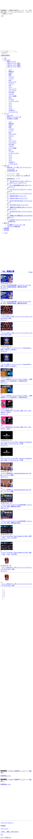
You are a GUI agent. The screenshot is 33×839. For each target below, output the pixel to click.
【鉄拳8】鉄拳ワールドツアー (18, 196)
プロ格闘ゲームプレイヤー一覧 (16, 224)
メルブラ (11, 94)
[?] (7, 771)
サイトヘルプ (4, 828)
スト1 (10, 103)
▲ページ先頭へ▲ (6, 837)
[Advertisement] (16, 34)
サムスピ (11, 83)
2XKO (10, 73)
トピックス (7, 59)
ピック (22, 771)
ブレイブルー (12, 90)
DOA (10, 97)
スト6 (10, 70)
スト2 (10, 104)
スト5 (10, 108)
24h (10, 771)
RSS (31, 272)
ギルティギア (12, 82)
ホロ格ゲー (11, 110)
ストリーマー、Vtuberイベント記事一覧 (18, 175)
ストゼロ (11, 99)
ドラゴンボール (13, 112)
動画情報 (6, 228)
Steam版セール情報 (12, 118)
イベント (6, 113)
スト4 (10, 106)
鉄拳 (9, 75)
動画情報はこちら (6, 775)
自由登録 (6, 230)
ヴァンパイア (12, 89)
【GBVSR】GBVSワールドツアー (19, 205)
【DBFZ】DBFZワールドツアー (18, 198)
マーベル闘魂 (12, 96)
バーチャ (11, 78)
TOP (5, 58)
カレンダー (10, 115)
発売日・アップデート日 (14, 117)
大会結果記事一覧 (12, 170)
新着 (15, 771)
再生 (30, 771)
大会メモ (6, 165)
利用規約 (3, 825)
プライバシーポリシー (7, 822)
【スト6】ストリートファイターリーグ (20, 193)
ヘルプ (6, 233)
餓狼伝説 (11, 71)
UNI (9, 85)
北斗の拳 (11, 92)
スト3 (10, 87)
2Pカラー (5, 53)
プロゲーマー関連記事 (13, 226)
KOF (9, 80)
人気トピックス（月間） (14, 66)
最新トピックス (11, 61)
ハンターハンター (13, 101)
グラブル (11, 76)
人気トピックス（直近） (14, 63)
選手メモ (6, 223)
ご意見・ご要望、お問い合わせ (10, 831)
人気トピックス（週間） (14, 65)
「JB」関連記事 (7, 271)
